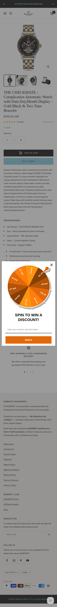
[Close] (51, 265)
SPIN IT (28, 339)
